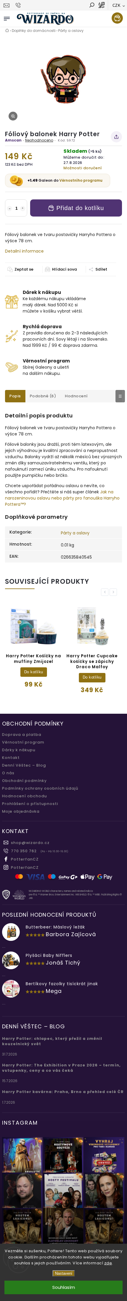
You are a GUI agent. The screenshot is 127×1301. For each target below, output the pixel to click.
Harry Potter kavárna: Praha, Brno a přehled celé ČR (63, 1091)
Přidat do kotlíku (80, 208)
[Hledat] (91, 5)
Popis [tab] (15, 396)
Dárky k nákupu (18, 749)
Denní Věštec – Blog (24, 765)
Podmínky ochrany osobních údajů (40, 788)
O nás (8, 772)
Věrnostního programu (80, 180)
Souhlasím (63, 1287)
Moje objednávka (21, 811)
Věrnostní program (23, 742)
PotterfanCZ (25, 859)
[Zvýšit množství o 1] (22, 208)
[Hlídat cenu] (60, 269)
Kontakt (11, 757)
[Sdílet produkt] (116, 136)
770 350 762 (24, 850)
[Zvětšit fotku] (13, 116)
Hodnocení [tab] (76, 396)
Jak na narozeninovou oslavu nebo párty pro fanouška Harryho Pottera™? (62, 498)
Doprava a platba (21, 734)
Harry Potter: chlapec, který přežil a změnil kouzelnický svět (52, 1041)
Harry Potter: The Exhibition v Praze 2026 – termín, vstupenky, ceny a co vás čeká (61, 1068)
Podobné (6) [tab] (43, 396)
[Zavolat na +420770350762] (19, 5)
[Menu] (6, 17)
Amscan (13, 140)
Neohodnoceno (39, 140)
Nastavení (63, 1273)
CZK (117, 5)
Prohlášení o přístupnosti (30, 803)
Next (114, 592)
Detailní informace (24, 251)
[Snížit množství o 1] (9, 208)
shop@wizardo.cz (30, 842)
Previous (105, 592)
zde (108, 1263)
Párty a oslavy (75, 533)
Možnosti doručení (83, 167)
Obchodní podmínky (24, 780)
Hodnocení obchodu (24, 796)
